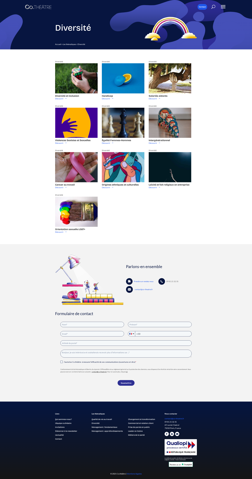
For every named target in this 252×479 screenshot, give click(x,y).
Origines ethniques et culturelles (120, 184)
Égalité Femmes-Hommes (116, 140)
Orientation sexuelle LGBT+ (70, 229)
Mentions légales (134, 474)
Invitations (59, 427)
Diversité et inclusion (67, 95)
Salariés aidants (158, 95)
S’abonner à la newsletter (66, 431)
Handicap (107, 95)
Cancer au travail (65, 184)
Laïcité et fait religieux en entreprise (169, 184)
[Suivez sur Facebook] (167, 434)
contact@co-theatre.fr (174, 419)
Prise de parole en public (139, 427)
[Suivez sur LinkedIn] (172, 434)
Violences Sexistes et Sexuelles (73, 140)
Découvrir (59, 98)
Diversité (59, 62)
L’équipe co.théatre (63, 423)
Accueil (58, 44)
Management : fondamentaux (104, 427)
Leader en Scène (135, 431)
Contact (202, 7)
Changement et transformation (141, 419)
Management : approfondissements (107, 431)
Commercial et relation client (140, 423)
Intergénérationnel (159, 140)
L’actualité (59, 435)
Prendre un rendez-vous (143, 281)
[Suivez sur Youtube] (177, 434)
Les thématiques (69, 44)
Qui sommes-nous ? (63, 419)
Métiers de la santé (136, 435)
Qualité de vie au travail (102, 419)
